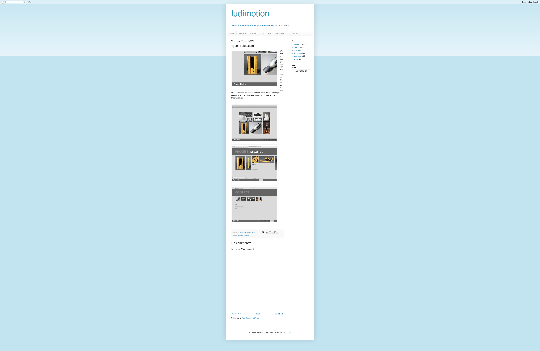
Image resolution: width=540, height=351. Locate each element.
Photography (294, 33)
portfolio (246, 235)
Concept (267, 33)
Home (231, 33)
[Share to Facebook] (275, 232)
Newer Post (236, 314)
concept (297, 47)
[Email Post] (263, 232)
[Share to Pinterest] (278, 232)
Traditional (279, 33)
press (296, 59)
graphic (240, 235)
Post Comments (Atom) (250, 318)
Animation (254, 33)
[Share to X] (272, 232)
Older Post (279, 314)
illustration (298, 53)
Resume (242, 33)
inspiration (298, 56)
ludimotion (250, 13)
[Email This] (267, 232)
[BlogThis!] (270, 232)
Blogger (288, 333)
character (297, 45)
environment (298, 50)
